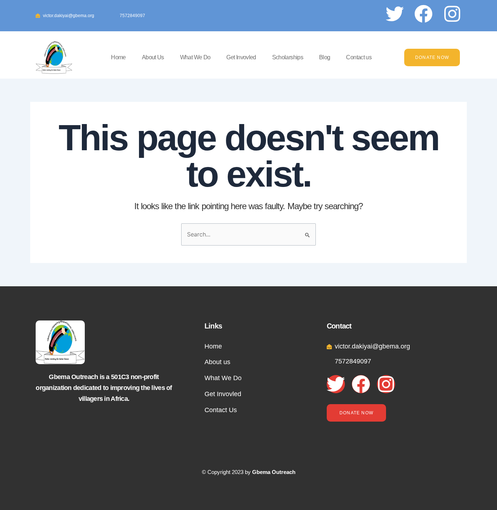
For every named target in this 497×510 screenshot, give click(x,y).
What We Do (195, 57)
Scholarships (287, 57)
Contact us (358, 57)
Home (118, 57)
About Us (153, 57)
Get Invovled (241, 57)
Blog (324, 57)
